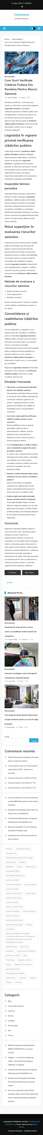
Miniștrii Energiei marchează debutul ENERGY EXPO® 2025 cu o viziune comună (21, 1049)
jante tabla (24, 947)
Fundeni (29, 925)
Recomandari (10, 76)
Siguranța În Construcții (22, 964)
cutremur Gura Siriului (14, 893)
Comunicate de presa (16, 1006)
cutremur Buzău (30, 884)
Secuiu (8, 964)
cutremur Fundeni (12, 889)
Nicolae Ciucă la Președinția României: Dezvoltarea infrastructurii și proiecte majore (21, 1081)
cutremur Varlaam (12, 911)
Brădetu (22, 862)
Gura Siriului (10, 929)
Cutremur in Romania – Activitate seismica (22, 1131)
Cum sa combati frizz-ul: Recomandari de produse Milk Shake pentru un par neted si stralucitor (23, 801)
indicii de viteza (11, 947)
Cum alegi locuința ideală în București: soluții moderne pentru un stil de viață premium (21, 719)
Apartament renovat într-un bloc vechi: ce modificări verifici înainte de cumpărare (20, 631)
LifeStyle (11, 1021)
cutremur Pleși (30, 893)
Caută (7, 737)
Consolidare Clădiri (12, 871)
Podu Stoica (10, 960)
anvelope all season (23, 849)
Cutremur (21, 14)
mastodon (9, 951)
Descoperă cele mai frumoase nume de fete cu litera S (22, 837)
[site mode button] (33, 28)
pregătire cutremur (25, 960)
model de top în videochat (26, 951)
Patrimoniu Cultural (13, 955)
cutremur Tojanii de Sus (14, 907)
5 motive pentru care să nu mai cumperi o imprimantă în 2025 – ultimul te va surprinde (23, 769)
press (23, 98)
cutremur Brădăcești (13, 884)
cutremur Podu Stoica (14, 898)
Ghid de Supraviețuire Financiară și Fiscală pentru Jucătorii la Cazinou (23, 759)
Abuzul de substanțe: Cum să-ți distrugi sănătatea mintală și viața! (22, 829)
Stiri (9, 1030)
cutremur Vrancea (12, 916)
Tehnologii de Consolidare (15, 973)
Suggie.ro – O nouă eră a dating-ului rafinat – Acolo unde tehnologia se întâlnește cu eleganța (21, 1061)
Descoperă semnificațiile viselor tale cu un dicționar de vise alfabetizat (23, 811)
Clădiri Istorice (30, 867)
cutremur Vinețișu (29, 911)
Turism (10, 1035)
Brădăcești (10, 867)
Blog (9, 1001)
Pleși (25, 955)
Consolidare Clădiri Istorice (15, 876)
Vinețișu (9, 982)
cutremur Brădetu (12, 880)
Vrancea (18, 982)
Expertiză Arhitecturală (14, 925)
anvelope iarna (11, 853)
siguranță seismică (12, 969)
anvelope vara (11, 862)
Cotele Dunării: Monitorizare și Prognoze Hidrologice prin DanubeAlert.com (22, 820)
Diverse (10, 1016)
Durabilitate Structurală (14, 920)
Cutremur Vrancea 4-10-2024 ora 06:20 (22, 778)
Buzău (19, 867)
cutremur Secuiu (12, 902)
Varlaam (33, 978)
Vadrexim (22, 978)
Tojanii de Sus (11, 978)
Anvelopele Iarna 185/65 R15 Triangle (19, 858)
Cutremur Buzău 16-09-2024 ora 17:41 (22, 783)
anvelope (9, 849)
